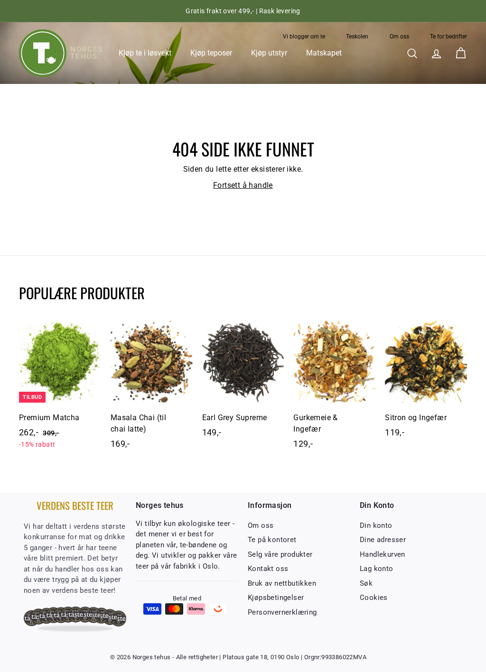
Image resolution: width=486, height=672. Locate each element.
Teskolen (357, 36)
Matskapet (324, 52)
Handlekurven (382, 554)
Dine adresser (383, 539)
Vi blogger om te (304, 36)
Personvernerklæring (282, 612)
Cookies (374, 597)
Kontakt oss (268, 568)
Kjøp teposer (211, 52)
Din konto (376, 525)
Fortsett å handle (243, 185)
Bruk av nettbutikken (282, 583)
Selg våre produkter (280, 554)
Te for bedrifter (448, 36)
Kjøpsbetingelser (276, 597)
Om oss (399, 36)
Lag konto (376, 568)
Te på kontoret (272, 539)
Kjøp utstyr (269, 52)
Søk (366, 583)
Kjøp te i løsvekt (145, 52)
